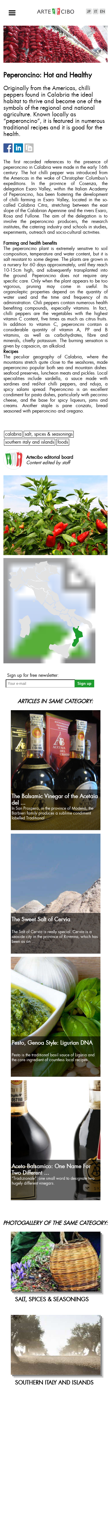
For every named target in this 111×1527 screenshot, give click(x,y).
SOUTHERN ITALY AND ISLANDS (29, 442)
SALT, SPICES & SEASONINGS (49, 434)
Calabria (13, 434)
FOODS (62, 442)
